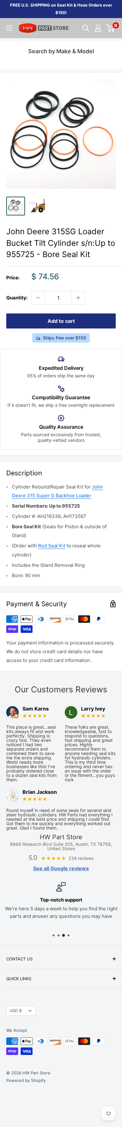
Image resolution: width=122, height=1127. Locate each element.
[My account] (98, 28)
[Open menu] (9, 27)
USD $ (16, 1010)
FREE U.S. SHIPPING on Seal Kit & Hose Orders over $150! (61, 9)
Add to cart (61, 321)
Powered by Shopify (26, 1080)
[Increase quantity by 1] (78, 297)
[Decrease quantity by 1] (38, 297)
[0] (110, 28)
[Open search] (85, 28)
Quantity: (17, 298)
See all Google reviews (61, 868)
